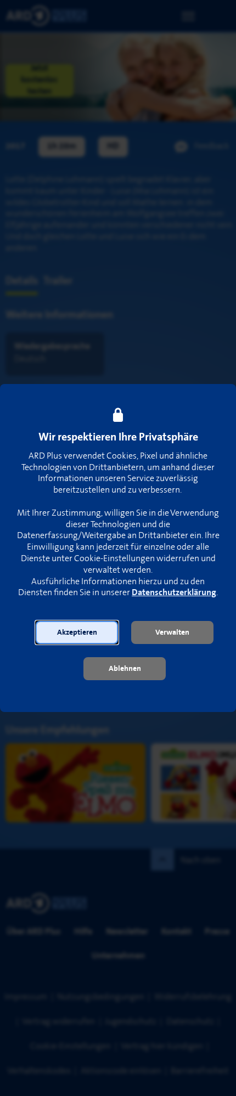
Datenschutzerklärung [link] (174, 592)
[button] (77, 632)
